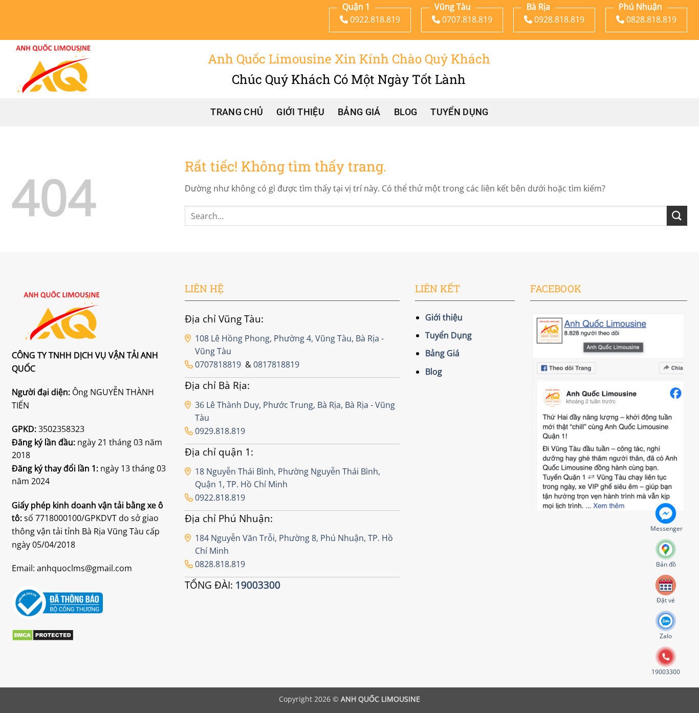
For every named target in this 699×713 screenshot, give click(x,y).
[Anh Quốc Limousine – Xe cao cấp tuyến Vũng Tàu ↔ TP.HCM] (53, 68)
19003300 (257, 585)
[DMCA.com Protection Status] (43, 634)
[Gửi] (677, 216)
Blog (405, 112)
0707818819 (218, 364)
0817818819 (276, 364)
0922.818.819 (220, 497)
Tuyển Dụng (459, 112)
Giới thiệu (300, 112)
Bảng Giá (359, 112)
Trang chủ (236, 112)
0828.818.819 (220, 564)
